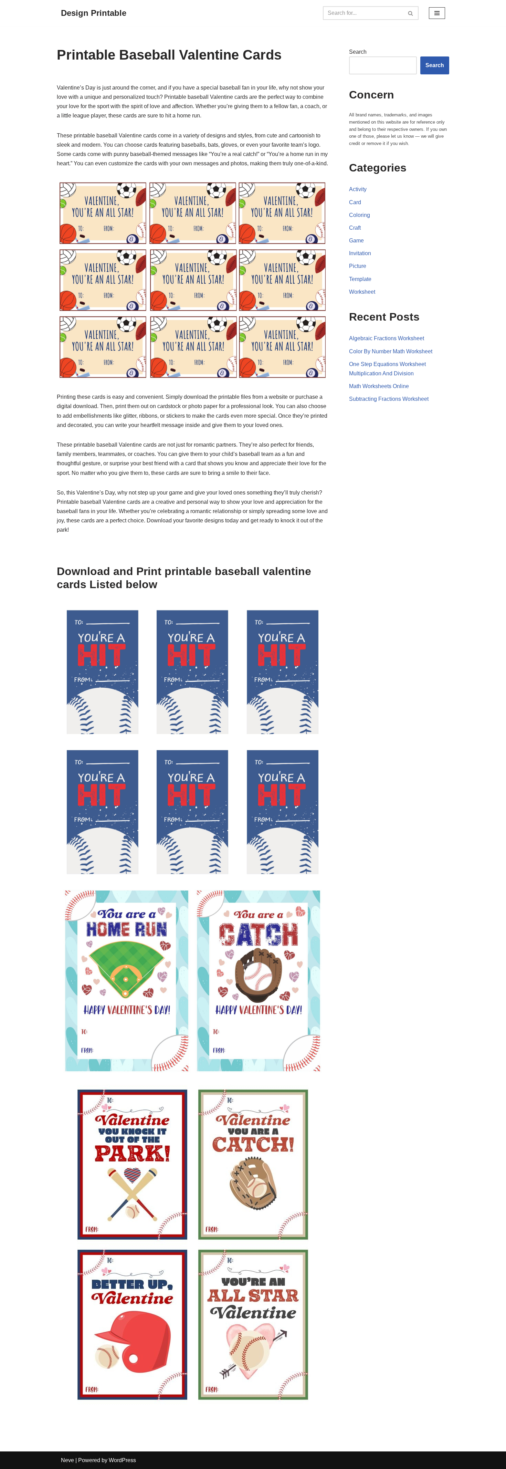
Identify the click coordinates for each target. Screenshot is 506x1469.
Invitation (360, 253)
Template (360, 279)
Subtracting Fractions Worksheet (389, 399)
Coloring (359, 215)
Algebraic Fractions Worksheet (386, 338)
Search (358, 52)
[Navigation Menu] (437, 13)
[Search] (411, 13)
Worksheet (362, 292)
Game (356, 240)
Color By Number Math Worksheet (390, 351)
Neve (67, 1460)
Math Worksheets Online (379, 386)
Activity (358, 189)
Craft (355, 228)
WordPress (122, 1460)
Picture (357, 266)
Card (355, 202)
